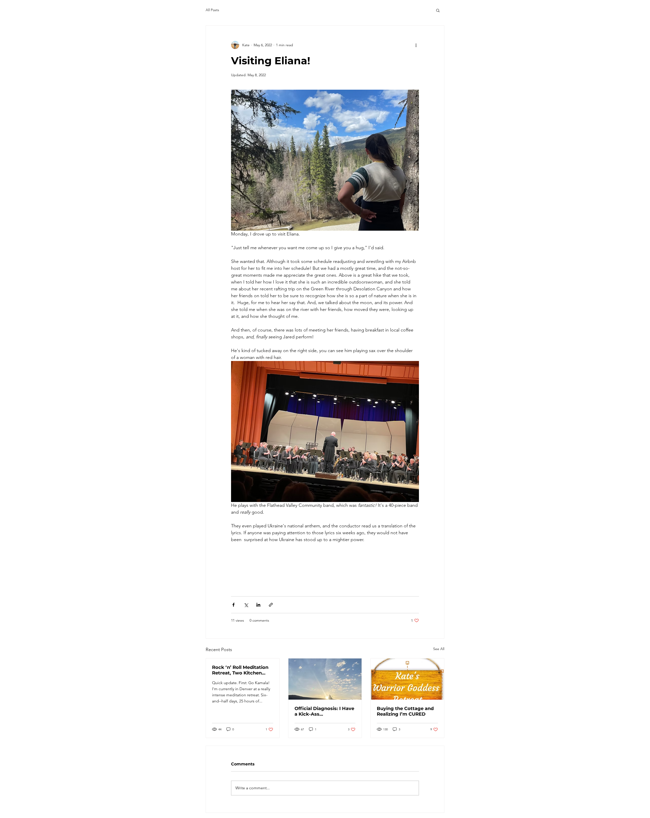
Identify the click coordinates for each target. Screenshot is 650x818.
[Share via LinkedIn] (258, 604)
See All (438, 649)
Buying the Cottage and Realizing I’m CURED (405, 711)
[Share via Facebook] (233, 604)
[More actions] (416, 45)
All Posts (212, 10)
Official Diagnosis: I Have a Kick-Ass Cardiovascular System (324, 711)
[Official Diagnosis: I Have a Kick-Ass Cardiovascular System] (325, 679)
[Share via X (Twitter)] (245, 604)
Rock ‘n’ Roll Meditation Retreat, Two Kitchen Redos (240, 670)
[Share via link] (270, 604)
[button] (437, 10)
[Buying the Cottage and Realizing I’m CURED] (407, 679)
